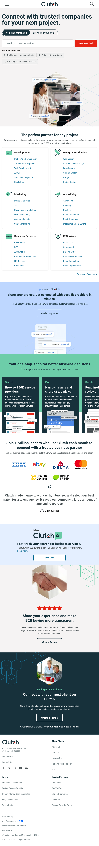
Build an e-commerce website (20, 55)
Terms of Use (7, 830)
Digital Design (69, 182)
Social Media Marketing (25, 210)
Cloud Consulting (71, 261)
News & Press (58, 758)
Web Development (22, 168)
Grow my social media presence (21, 61)
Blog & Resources (10, 799)
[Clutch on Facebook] (4, 768)
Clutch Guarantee (60, 794)
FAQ (54, 769)
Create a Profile (49, 717)
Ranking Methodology (62, 764)
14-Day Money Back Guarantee (16, 794)
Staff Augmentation (72, 265)
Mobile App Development (25, 159)
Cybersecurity (69, 247)
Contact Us (7, 762)
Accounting (19, 252)
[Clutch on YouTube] (21, 768)
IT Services (68, 242)
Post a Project (8, 805)
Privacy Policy (7, 816)
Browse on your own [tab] (43, 32)
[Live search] (92, 4)
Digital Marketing (22, 201)
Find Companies (49, 313)
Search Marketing (22, 224)
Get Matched (86, 43)
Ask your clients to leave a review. (61, 726)
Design (66, 177)
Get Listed (56, 782)
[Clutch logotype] (49, 4)
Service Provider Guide (62, 805)
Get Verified (57, 788)
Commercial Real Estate (25, 256)
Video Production (71, 214)
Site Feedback (8, 756)
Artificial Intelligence (23, 177)
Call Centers (19, 242)
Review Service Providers (13, 788)
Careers (55, 752)
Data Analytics (69, 252)
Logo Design (69, 168)
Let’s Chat (49, 558)
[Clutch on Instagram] (15, 768)
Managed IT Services (72, 256)
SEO (16, 205)
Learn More (22, 551)
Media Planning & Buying (74, 224)
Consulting (19, 265)
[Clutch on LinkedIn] (26, 768)
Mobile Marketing (22, 214)
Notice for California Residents (14, 826)
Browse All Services (86, 274)
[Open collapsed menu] (7, 4)
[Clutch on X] (9, 768)
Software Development (24, 163)
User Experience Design (73, 163)
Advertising (68, 201)
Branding (67, 205)
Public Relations (70, 219)
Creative (67, 210)
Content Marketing (22, 219)
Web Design (68, 159)
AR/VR (17, 173)
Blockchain (19, 182)
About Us (56, 747)
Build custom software (52, 55)
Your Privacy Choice (10, 821)
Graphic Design (70, 173)
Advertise (56, 799)
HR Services (19, 261)
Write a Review (49, 642)
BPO (16, 247)
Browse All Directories (12, 782)
